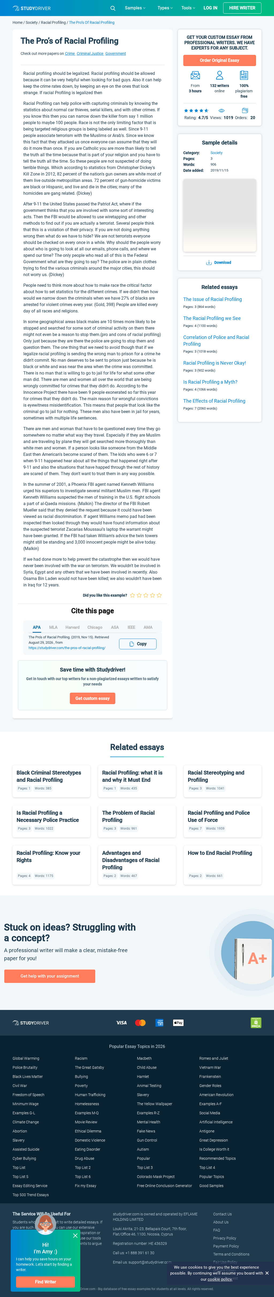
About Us (221, 1222)
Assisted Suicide (26, 1149)
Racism (81, 1058)
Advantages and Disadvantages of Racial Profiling (130, 860)
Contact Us (222, 1214)
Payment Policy (226, 1246)
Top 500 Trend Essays (31, 1195)
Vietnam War (210, 1067)
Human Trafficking (90, 1095)
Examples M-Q (86, 1113)
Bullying (81, 1076)
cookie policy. (220, 1279)
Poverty (81, 1086)
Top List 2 (83, 1167)
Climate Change (26, 1122)
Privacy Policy (224, 1238)
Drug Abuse (84, 1158)
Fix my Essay (85, 1186)
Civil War (20, 1086)
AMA (148, 627)
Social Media (209, 1113)
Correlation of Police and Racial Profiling (216, 340)
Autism (143, 1149)
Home (18, 22)
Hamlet (143, 1076)
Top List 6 (83, 1176)
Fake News (146, 1131)
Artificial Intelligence (216, 1122)
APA (37, 627)
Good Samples (211, 1186)
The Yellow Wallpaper (154, 1104)
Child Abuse (147, 1067)
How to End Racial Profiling (220, 853)
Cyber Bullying (24, 1158)
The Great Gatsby (89, 1067)
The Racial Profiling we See (212, 318)
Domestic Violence (90, 1140)
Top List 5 (20, 1176)
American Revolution (216, 1095)
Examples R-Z (148, 1113)
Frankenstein (210, 1076)
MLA (53, 627)
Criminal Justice (90, 53)
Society (32, 22)
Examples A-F (210, 1104)
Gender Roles (210, 1086)
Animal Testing (149, 1086)
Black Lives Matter (28, 1076)
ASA (115, 627)
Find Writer (45, 1281)
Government (115, 53)
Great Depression (213, 1140)
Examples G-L (24, 1113)
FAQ (216, 1230)
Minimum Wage (26, 1104)
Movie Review (86, 1122)
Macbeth (144, 1058)
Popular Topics (211, 1176)
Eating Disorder (87, 1149)
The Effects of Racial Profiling (214, 401)
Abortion (20, 1131)
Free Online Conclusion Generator (164, 1186)
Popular (143, 1158)
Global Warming (26, 1058)
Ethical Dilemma (88, 1131)
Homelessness (87, 1104)
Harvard (72, 627)
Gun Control (147, 1140)
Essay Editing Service (30, 1186)
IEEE (131, 627)
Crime (70, 53)
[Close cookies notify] (267, 1273)
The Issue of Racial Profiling (212, 299)
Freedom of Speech (28, 1095)
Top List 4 (207, 1167)
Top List (19, 1167)
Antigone (206, 1131)
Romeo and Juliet (213, 1058)
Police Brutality (25, 1067)
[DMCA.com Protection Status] (256, 1022)
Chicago (94, 627)
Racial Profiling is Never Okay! (214, 363)
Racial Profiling (53, 22)
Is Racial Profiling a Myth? (210, 382)
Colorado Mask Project (156, 1176)
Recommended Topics (217, 1158)
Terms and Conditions (231, 1254)
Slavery (143, 1095)
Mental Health (148, 1122)
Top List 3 (145, 1167)
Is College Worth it (214, 1149)
